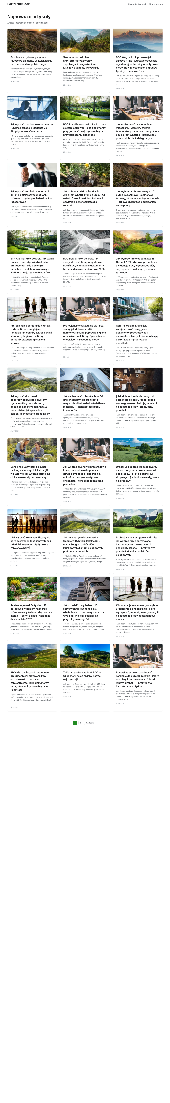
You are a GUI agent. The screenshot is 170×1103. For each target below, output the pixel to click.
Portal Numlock (18, 4)
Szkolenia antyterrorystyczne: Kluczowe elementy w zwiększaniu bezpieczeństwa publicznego (31, 61)
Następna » (90, 723)
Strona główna (156, 4)
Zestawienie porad (137, 4)
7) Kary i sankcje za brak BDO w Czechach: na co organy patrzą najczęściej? (82, 676)
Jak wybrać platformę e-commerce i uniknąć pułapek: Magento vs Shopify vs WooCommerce (31, 128)
